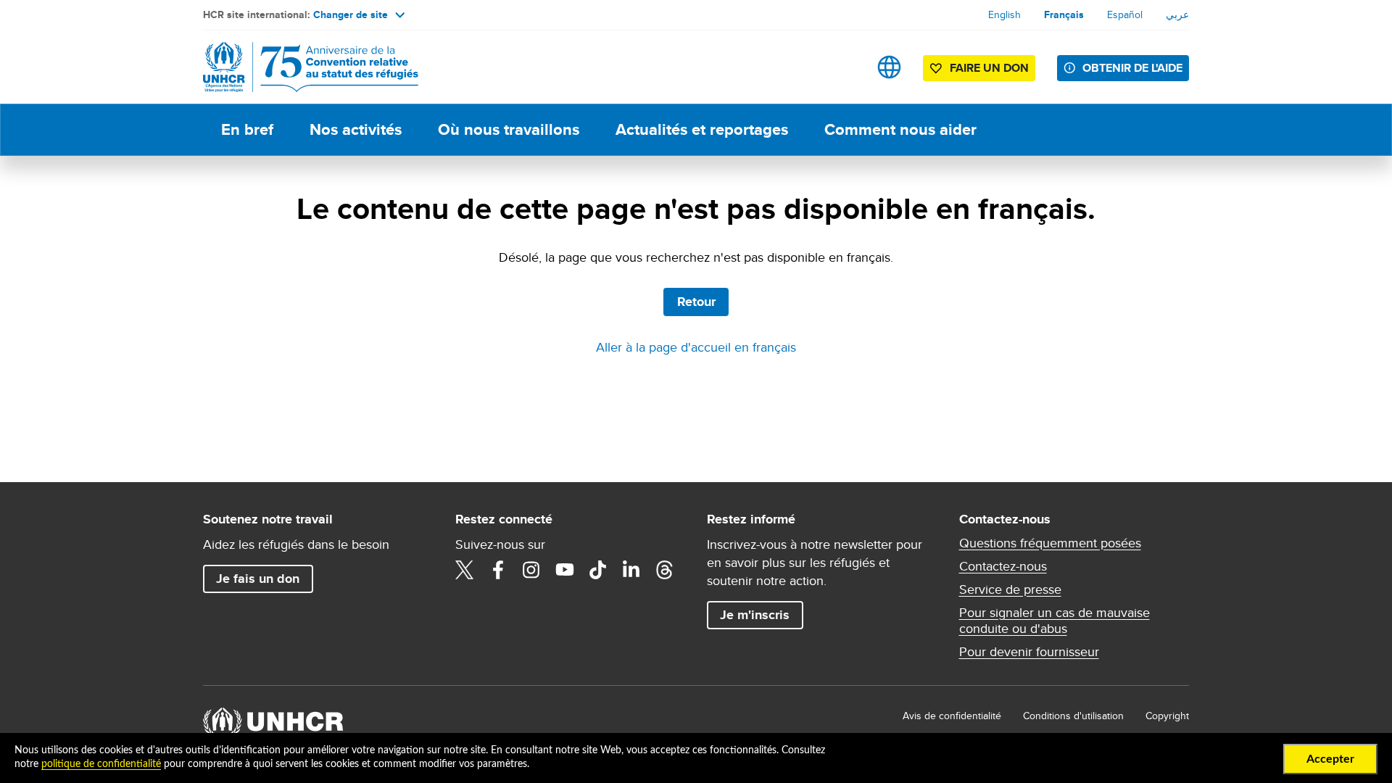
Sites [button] (889, 67)
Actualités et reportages (702, 129)
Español (1125, 14)
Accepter (1330, 759)
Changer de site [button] (350, 14)
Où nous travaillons (508, 129)
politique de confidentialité (101, 764)
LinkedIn (631, 569)
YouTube (564, 569)
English (1004, 14)
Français (1064, 14)
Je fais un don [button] (257, 578)
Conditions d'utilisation (1073, 715)
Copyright (1167, 715)
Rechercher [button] (844, 67)
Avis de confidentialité (952, 715)
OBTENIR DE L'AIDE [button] (1132, 67)
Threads (664, 569)
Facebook (498, 569)
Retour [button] (696, 301)
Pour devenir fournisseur (1029, 652)
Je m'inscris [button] (755, 614)
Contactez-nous (1003, 566)
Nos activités (356, 129)
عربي (1177, 14)
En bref (247, 129)
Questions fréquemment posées (1050, 543)
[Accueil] (304, 67)
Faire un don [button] (989, 67)
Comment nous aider (900, 129)
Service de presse (1010, 589)
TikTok (598, 569)
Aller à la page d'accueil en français (696, 347)
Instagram (531, 569)
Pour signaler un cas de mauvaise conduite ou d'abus (1054, 621)
